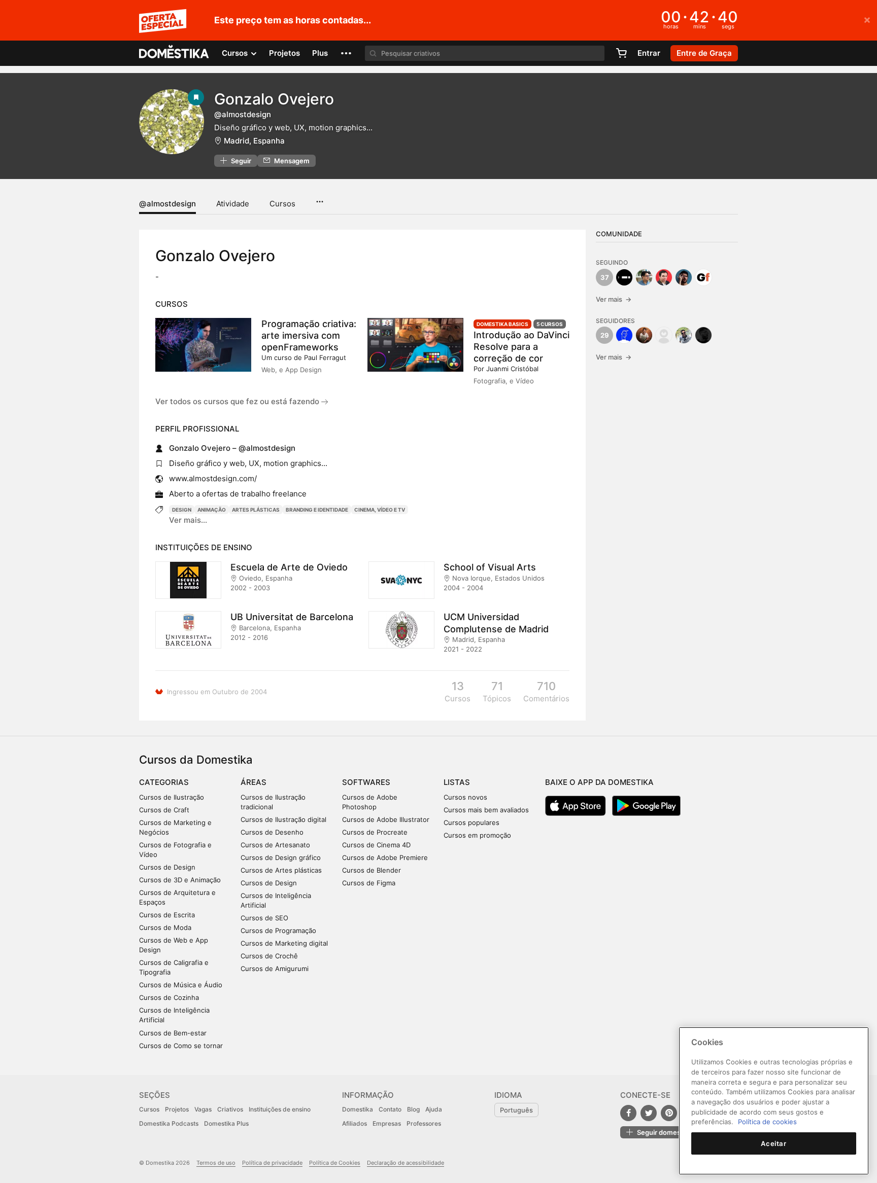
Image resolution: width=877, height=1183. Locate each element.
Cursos (282, 203)
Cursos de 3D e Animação (180, 880)
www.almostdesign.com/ (213, 478)
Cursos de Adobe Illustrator (385, 819)
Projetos (284, 53)
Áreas (253, 782)
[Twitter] (648, 1113)
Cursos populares (471, 822)
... (319, 198)
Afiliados (354, 1123)
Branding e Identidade (317, 510)
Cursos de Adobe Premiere (385, 857)
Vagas (203, 1109)
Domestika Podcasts (168, 1123)
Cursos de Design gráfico (281, 857)
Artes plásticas (256, 510)
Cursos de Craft (164, 810)
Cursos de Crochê (269, 956)
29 (604, 335)
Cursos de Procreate (375, 832)
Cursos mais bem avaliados (486, 810)
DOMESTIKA (174, 53)
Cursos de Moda (165, 927)
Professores (424, 1123)
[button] (346, 53)
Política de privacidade (272, 1162)
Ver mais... (188, 520)
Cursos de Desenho (272, 832)
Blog (413, 1109)
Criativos (230, 1109)
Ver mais (613, 299)
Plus (320, 53)
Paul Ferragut (325, 357)
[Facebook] (628, 1113)
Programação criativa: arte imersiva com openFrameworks (308, 335)
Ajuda (433, 1109)
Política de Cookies (334, 1162)
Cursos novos (465, 797)
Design (181, 510)
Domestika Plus (226, 1123)
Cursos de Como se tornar (181, 1046)
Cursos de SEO (264, 918)
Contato (390, 1109)
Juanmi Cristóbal (512, 369)
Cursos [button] (236, 53)
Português (516, 1110)
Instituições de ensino (280, 1109)
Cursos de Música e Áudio (180, 985)
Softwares (366, 782)
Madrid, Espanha (254, 141)
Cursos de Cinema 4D (376, 845)
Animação (211, 510)
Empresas (387, 1123)
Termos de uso (215, 1162)
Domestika (357, 1109)
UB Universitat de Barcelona (291, 617)
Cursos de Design (167, 867)
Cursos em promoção (477, 835)
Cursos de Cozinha (169, 997)
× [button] (867, 19)
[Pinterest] (669, 1113)
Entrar (648, 53)
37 (604, 277)
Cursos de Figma (368, 883)
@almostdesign (167, 203)
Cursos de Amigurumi (275, 968)
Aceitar (774, 1143)
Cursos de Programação (278, 930)
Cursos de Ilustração (171, 797)
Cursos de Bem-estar (173, 1033)
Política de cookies (767, 1122)
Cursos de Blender (371, 870)
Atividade (232, 203)
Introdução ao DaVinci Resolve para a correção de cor (521, 347)
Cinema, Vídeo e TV (379, 510)
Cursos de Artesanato (275, 845)
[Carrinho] (621, 53)
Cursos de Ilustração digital (283, 819)
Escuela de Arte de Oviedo (289, 567)
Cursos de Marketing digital (284, 943)
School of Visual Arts (490, 567)
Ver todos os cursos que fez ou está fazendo (238, 401)
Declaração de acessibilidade (405, 1162)
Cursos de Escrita (167, 915)
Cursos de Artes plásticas (281, 870)
